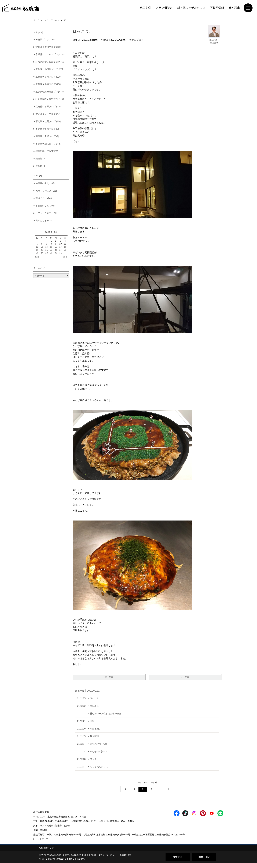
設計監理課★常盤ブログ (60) (50, 99)
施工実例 (145, 8)
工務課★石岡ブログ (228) (48, 76)
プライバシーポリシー (108, 855)
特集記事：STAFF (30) (47, 151)
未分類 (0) (41, 158)
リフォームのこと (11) (47, 213)
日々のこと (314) (44, 220)
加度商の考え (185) (45, 183)
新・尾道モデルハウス (191, 8)
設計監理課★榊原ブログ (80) (50, 91)
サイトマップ (42, 839)
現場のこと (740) (44, 198)
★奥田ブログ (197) (45, 39)
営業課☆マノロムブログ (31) (50, 54)
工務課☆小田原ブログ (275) (50, 69)
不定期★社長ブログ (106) (48, 121)
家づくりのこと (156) (46, 190)
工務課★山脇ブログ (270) (48, 84)
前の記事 (109, 677)
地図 (84, 816)
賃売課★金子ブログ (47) (48, 114)
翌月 (65, 257)
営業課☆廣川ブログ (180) (48, 47)
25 (65, 250)
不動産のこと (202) (45, 205)
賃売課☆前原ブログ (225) (48, 106)
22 (51, 250)
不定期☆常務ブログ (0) (47, 129)
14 (46, 247)
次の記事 (185, 677)
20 (42, 250)
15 (51, 247)
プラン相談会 (164, 8)
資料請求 (234, 8)
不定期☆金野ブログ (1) (47, 136)
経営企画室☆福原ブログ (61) (50, 62)
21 (46, 250)
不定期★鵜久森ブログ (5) (48, 143)
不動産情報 (217, 8)
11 (65, 244)
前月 (37, 257)
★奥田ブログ (136, 40)
